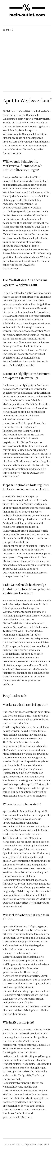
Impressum (30, 1144)
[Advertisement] (27, 62)
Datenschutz (42, 1144)
